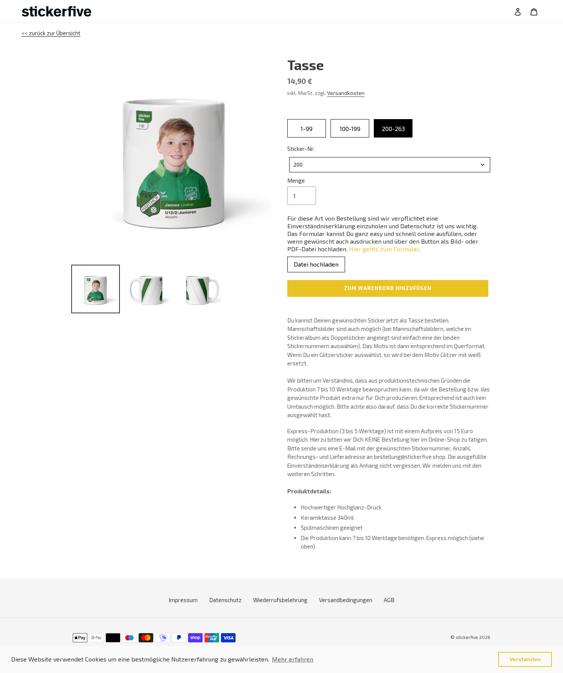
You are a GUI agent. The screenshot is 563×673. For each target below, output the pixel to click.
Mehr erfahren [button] (292, 659)
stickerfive (467, 637)
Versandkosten (346, 93)
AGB (389, 599)
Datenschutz (225, 599)
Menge (296, 180)
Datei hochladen (316, 264)
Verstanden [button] (525, 659)
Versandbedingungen (345, 599)
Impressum (183, 599)
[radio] (306, 128)
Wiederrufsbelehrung (280, 599)
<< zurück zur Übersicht (50, 32)
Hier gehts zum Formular (384, 248)
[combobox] (389, 164)
